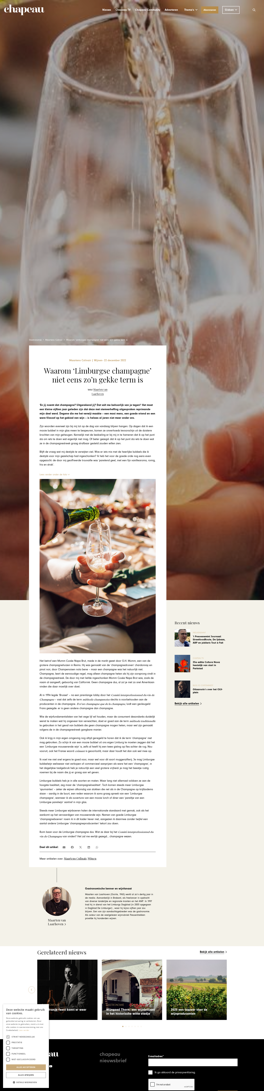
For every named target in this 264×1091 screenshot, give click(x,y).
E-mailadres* (156, 1056)
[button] (191, 10)
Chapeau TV (198, 658)
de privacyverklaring (183, 1072)
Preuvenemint (199, 633)
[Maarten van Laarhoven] (97, 391)
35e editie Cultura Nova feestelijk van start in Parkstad (206, 665)
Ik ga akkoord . (175, 1072)
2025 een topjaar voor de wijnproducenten (189, 1012)
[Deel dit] (72, 847)
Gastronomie (50, 1005)
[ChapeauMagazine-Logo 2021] (24, 10)
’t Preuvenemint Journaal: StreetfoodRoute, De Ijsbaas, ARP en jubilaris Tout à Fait (209, 639)
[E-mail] (64, 847)
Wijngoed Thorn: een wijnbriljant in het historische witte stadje (130, 1012)
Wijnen (92, 858)
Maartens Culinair (75, 858)
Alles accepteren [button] (25, 1067)
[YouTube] (50, 1066)
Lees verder (24, 1030)
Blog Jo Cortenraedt (203, 685)
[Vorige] (31, 989)
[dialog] (26, 1046)
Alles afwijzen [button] (26, 1075)
